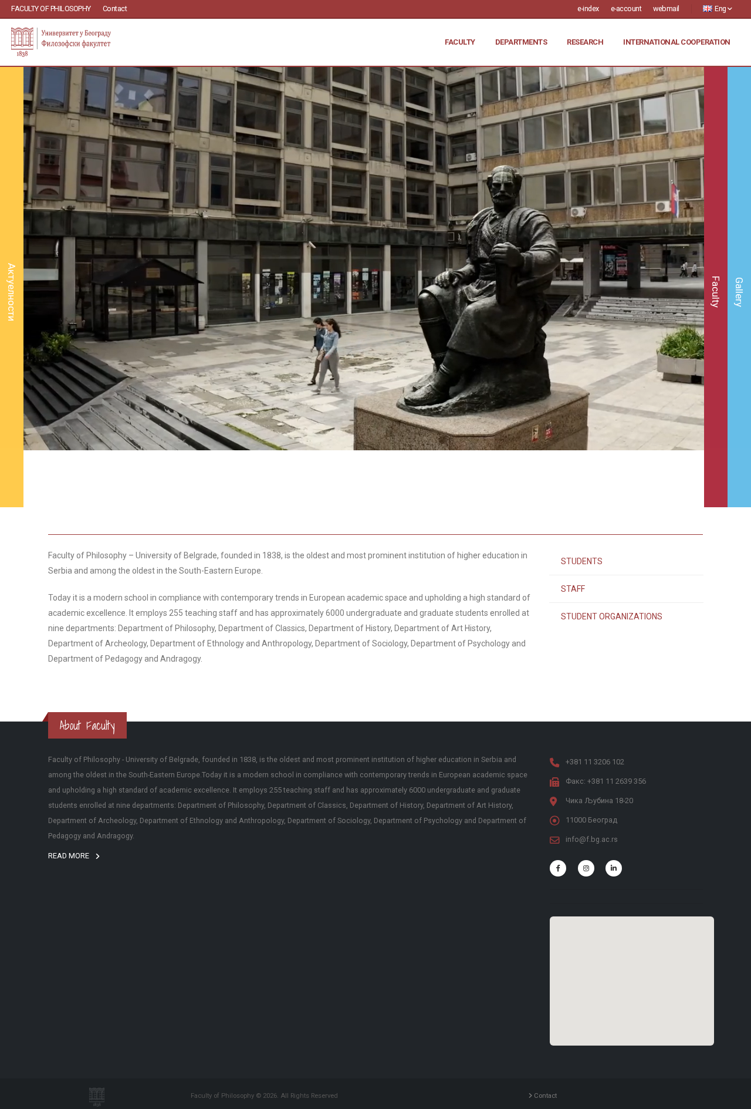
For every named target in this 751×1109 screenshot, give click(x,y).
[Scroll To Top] (730, 1096)
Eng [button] (720, 8)
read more (69, 855)
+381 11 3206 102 (595, 761)
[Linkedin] (613, 868)
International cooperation (676, 42)
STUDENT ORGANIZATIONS (611, 616)
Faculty (460, 42)
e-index (588, 8)
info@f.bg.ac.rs (592, 839)
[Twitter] (586, 868)
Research (585, 42)
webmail (666, 8)
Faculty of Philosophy (51, 8)
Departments (521, 42)
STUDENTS (582, 561)
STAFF (573, 589)
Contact (115, 8)
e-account (626, 8)
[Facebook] (558, 868)
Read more (364, 325)
